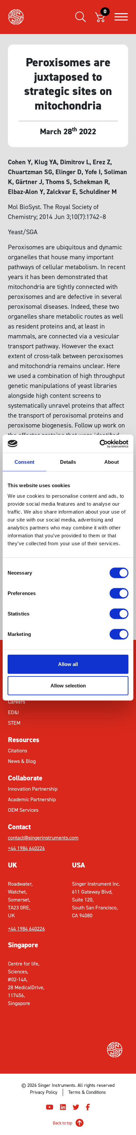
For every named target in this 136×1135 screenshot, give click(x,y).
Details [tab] (68, 462)
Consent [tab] (24, 462)
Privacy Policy (43, 1092)
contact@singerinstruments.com (38, 837)
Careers (16, 701)
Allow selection (68, 685)
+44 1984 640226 (26, 848)
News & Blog (22, 761)
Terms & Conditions (87, 1092)
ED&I (13, 712)
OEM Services (23, 809)
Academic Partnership (32, 799)
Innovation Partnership (32, 788)
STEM (14, 722)
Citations (17, 750)
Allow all (68, 664)
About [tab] (111, 462)
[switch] (119, 593)
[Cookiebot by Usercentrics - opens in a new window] (99, 443)
